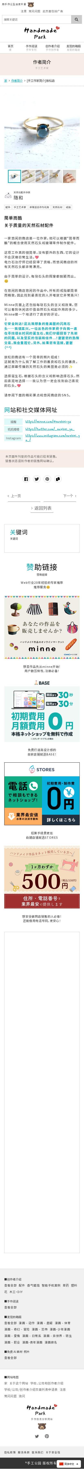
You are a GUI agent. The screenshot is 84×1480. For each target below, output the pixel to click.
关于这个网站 (18, 1383)
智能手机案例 (51, 1285)
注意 (24, 11)
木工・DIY (16, 1292)
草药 (66, 1285)
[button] (69, 1464)
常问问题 (35, 11)
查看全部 (10, 1285)
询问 (22, 1396)
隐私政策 (10, 1452)
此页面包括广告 (53, 11)
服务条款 (24, 1452)
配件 (22, 1285)
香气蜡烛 (33, 1285)
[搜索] (77, 19)
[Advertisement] (42, 1092)
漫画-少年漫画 (60, 1329)
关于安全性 (53, 1452)
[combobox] (36, 19)
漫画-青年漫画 (32, 1342)
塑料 (74, 1285)
